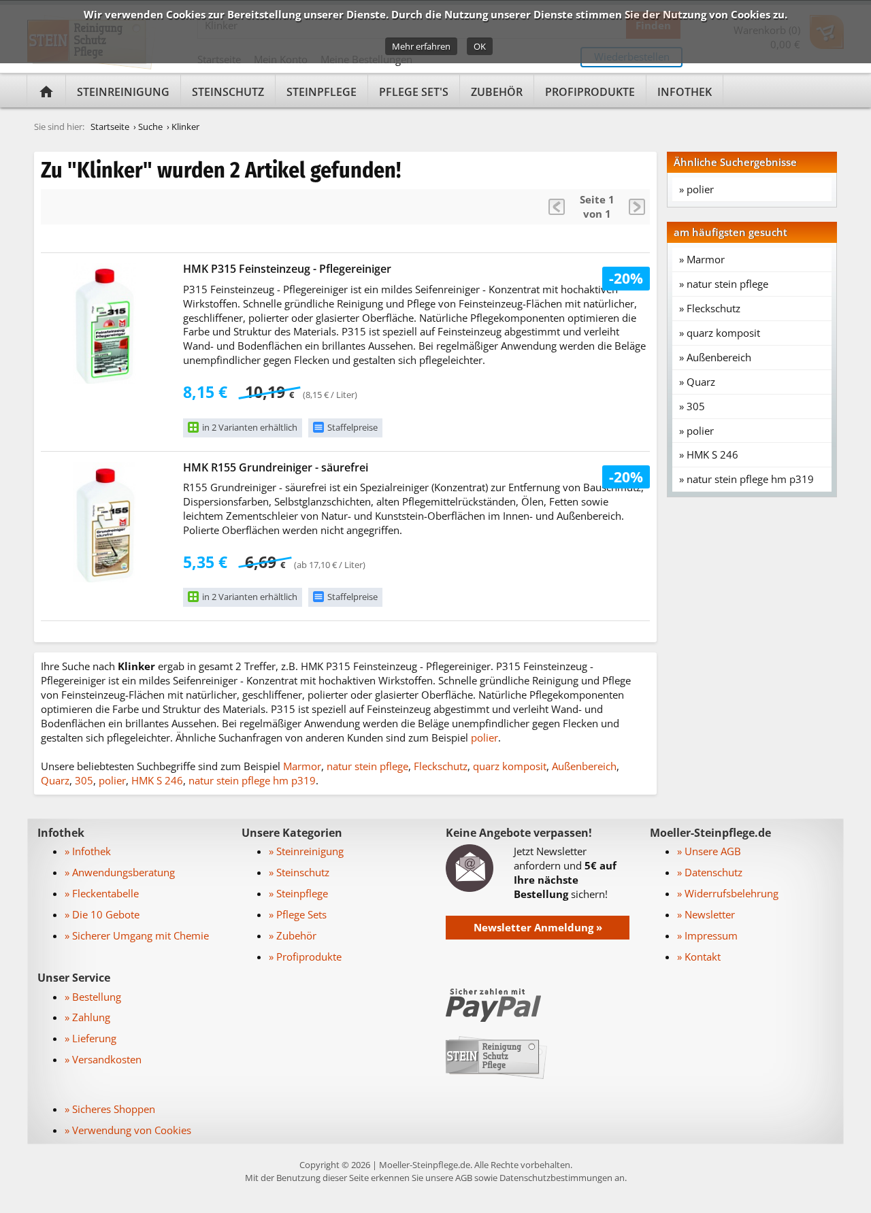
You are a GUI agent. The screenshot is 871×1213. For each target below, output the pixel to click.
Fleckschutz (440, 766)
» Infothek (88, 851)
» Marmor (702, 259)
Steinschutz (228, 91)
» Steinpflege (298, 893)
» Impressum (707, 935)
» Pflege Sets (298, 914)
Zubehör (497, 91)
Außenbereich (584, 766)
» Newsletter (706, 914)
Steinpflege (321, 91)
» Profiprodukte (305, 956)
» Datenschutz (709, 872)
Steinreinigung (123, 91)
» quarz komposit (719, 332)
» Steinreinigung (306, 851)
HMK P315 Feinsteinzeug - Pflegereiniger (287, 268)
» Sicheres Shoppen (110, 1109)
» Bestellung (93, 996)
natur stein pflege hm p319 (252, 780)
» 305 (692, 406)
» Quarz (697, 381)
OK (480, 46)
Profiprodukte (590, 91)
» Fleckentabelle (102, 893)
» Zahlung (87, 1017)
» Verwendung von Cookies (128, 1130)
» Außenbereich (715, 357)
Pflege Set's (413, 91)
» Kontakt (699, 956)
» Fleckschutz (709, 308)
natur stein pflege (367, 766)
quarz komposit (509, 766)
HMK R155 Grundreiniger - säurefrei (275, 467)
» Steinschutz (299, 872)
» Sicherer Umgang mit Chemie (137, 935)
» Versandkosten (103, 1059)
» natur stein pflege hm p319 (746, 479)
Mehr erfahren (421, 46)
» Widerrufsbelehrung (727, 893)
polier (484, 737)
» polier (696, 189)
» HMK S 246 (708, 454)
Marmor (302, 766)
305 (84, 780)
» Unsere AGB (709, 851)
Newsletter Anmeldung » (538, 927)
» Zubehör (292, 935)
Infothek (684, 91)
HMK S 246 (157, 780)
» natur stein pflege (723, 283)
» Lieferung (90, 1038)
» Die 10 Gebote (102, 914)
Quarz (55, 780)
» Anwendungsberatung (120, 872)
